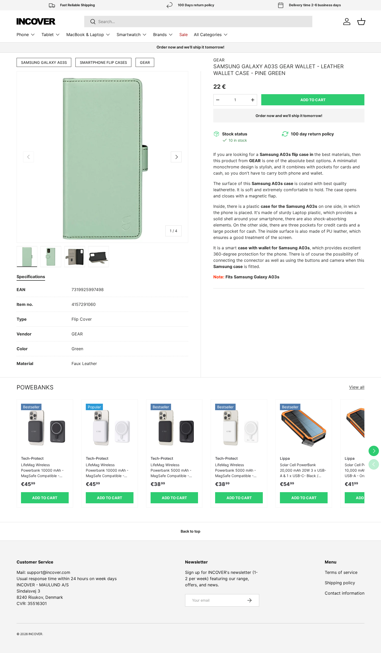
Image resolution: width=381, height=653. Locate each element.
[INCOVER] (36, 21)
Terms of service (341, 572)
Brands (160, 34)
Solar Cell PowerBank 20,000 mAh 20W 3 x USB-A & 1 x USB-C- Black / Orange (303, 473)
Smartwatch (128, 34)
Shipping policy (340, 582)
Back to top (190, 531)
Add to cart (313, 100)
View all (356, 387)
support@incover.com (48, 572)
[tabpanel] (102, 326)
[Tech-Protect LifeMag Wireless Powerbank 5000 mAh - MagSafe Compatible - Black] (174, 427)
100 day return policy (312, 133)
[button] (361, 21)
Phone (23, 34)
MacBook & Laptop (85, 34)
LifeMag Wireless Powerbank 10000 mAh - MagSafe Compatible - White (107, 473)
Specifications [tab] (31, 276)
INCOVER (35, 634)
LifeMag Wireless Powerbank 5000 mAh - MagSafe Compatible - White (235, 473)
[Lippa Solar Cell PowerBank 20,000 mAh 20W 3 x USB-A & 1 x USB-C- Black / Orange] (304, 427)
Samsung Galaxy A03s (44, 62)
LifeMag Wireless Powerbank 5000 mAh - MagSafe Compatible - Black (171, 473)
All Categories (208, 34)
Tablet (47, 34)
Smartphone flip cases (103, 62)
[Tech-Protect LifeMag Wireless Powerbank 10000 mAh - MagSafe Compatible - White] (109, 427)
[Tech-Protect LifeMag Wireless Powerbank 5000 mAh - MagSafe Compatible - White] (239, 427)
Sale (183, 34)
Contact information (344, 593)
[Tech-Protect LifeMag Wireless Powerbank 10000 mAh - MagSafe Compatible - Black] (45, 427)
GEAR (145, 62)
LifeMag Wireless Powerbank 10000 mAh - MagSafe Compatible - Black (42, 473)
